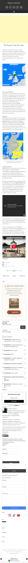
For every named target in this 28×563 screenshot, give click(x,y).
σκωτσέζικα (13, 266)
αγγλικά (5, 266)
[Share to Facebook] (7, 258)
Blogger (23, 549)
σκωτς (9, 266)
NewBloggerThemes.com (14, 553)
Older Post (22, 276)
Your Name (4, 480)
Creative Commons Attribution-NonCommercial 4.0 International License (13, 440)
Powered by (11, 405)
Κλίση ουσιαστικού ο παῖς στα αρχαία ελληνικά (14, 427)
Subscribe (14, 401)
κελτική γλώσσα (21, 98)
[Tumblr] (21, 7)
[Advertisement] (14, 29)
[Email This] (3, 258)
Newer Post (6, 276)
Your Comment (5, 493)
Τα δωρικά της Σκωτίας (14, 45)
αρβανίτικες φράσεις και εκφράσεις (11, 419)
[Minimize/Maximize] (27, 559)
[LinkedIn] (18, 7)
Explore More (14, 558)
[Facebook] (7, 7)
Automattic (12, 551)
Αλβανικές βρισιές (12, 408)
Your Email (4, 486)
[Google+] (11, 7)
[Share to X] (5, 258)
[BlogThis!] (4, 258)
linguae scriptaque (14, 3)
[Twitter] (14, 7)
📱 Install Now (14, 312)
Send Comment (14, 507)
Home (14, 276)
